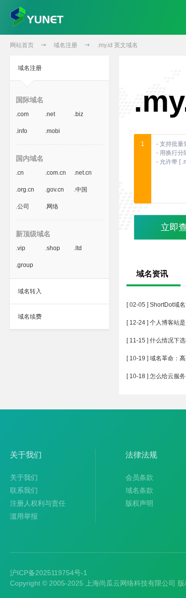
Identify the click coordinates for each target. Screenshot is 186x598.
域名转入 (30, 291)
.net (50, 114)
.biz (78, 114)
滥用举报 (24, 516)
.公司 (22, 206)
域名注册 (65, 45)
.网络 (52, 206)
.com (22, 114)
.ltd (78, 248)
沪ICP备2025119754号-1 (48, 573)
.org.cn (25, 189)
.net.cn (83, 172)
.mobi (52, 131)
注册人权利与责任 (37, 503)
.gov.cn (54, 189)
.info (21, 131)
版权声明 (139, 503)
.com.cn (55, 172)
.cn (20, 172)
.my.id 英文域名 (117, 45)
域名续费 (30, 316)
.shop (52, 248)
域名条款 (139, 490)
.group (24, 265)
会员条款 (139, 477)
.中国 (80, 189)
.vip (20, 248)
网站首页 (22, 45)
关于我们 (24, 477)
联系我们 (24, 490)
